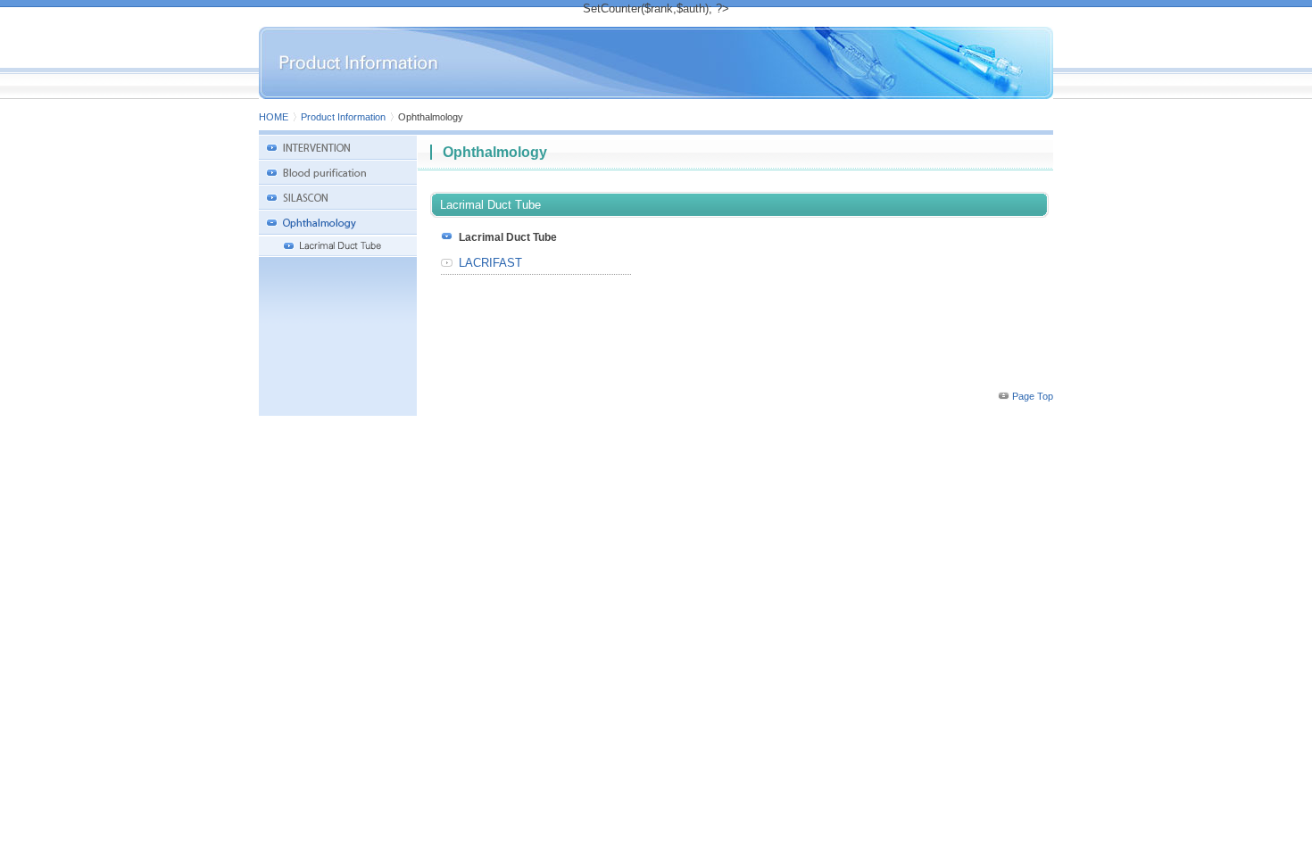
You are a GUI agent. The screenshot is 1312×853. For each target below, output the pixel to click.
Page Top (1032, 396)
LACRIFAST (490, 262)
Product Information (343, 117)
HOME (273, 117)
